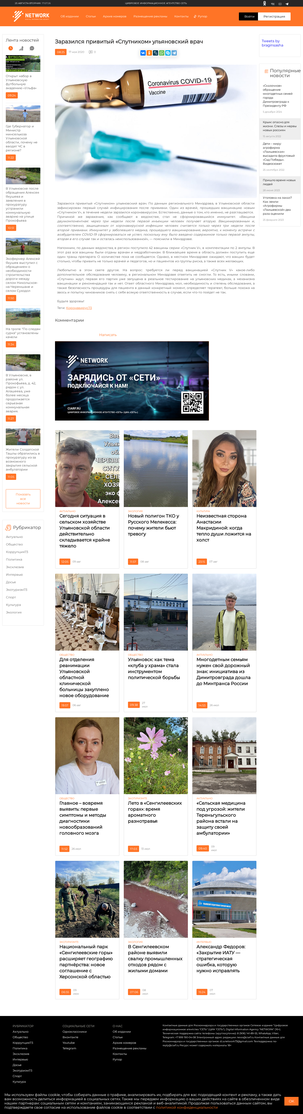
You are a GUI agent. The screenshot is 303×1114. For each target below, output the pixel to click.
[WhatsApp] (161, 53)
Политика (14, 559)
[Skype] (168, 53)
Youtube (69, 1042)
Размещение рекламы (150, 16)
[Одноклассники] (264, 3)
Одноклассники (75, 1031)
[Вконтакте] (273, 3)
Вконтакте (70, 1037)
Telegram (69, 1048)
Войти (249, 16)
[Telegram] (286, 3)
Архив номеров (124, 1042)
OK (291, 1101)
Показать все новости (23, 498)
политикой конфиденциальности (187, 1107)
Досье (11, 582)
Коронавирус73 (79, 308)
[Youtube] (280, 3)
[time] (11, 48)
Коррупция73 (17, 552)
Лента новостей (22, 40)
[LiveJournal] (155, 53)
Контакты (181, 16)
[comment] (32, 48)
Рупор (202, 16)
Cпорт (11, 597)
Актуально (14, 537)
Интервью (14, 575)
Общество (14, 544)
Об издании (70, 16)
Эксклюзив (15, 567)
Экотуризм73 (16, 590)
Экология (14, 612)
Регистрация (274, 16)
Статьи (118, 1037)
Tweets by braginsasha (272, 43)
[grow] (21, 48)
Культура (13, 605)
